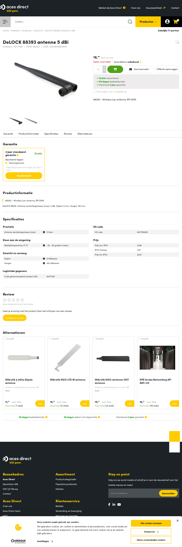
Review (68, 133)
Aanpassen (149, 531)
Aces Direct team (11, 510)
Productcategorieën (66, 479)
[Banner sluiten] (178, 521)
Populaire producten (66, 484)
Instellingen (43, 541)
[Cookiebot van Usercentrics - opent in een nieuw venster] (18, 541)
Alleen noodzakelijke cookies (151, 540)
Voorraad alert (141, 69)
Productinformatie (29, 133)
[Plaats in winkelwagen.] (115, 69)
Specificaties (51, 133)
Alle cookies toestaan (151, 523)
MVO (5, 515)
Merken (60, 488)
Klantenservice (68, 500)
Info (40, 403)
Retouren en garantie (67, 515)
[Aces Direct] (14, 8)
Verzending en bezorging (69, 510)
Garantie (8, 133)
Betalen (60, 506)
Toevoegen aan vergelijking (111, 91)
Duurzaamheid (154, 7)
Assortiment (65, 474)
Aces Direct (12, 500)
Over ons (135, 7)
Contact (175, 7)
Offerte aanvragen (167, 69)
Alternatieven (84, 133)
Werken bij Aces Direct (110, 7)
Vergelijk (10, 338)
